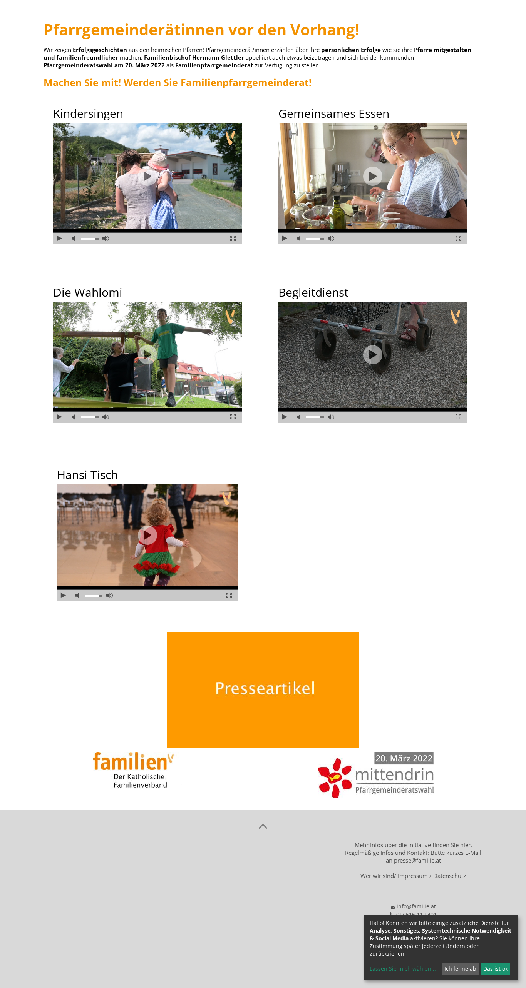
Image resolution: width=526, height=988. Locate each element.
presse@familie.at (416, 860)
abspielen (147, 176)
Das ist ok (495, 968)
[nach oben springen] (263, 825)
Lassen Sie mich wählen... (403, 968)
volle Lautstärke (106, 238)
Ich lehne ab (460, 968)
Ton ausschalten (75, 238)
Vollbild (233, 238)
